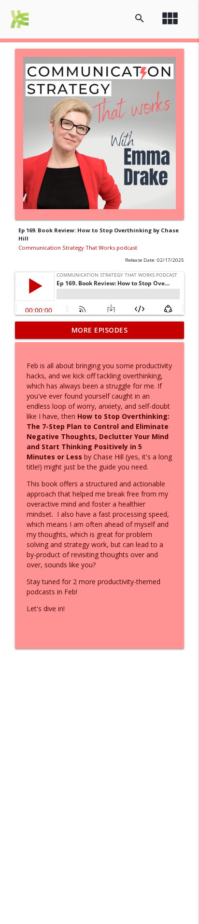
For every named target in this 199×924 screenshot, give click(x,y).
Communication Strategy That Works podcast (77, 247)
